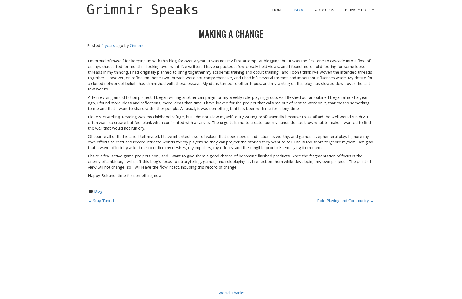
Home (277, 9)
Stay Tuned (101, 200)
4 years (108, 45)
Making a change (231, 33)
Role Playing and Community (345, 200)
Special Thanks (231, 292)
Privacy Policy (359, 9)
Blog (299, 9)
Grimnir (136, 45)
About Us (324, 9)
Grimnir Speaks (143, 10)
